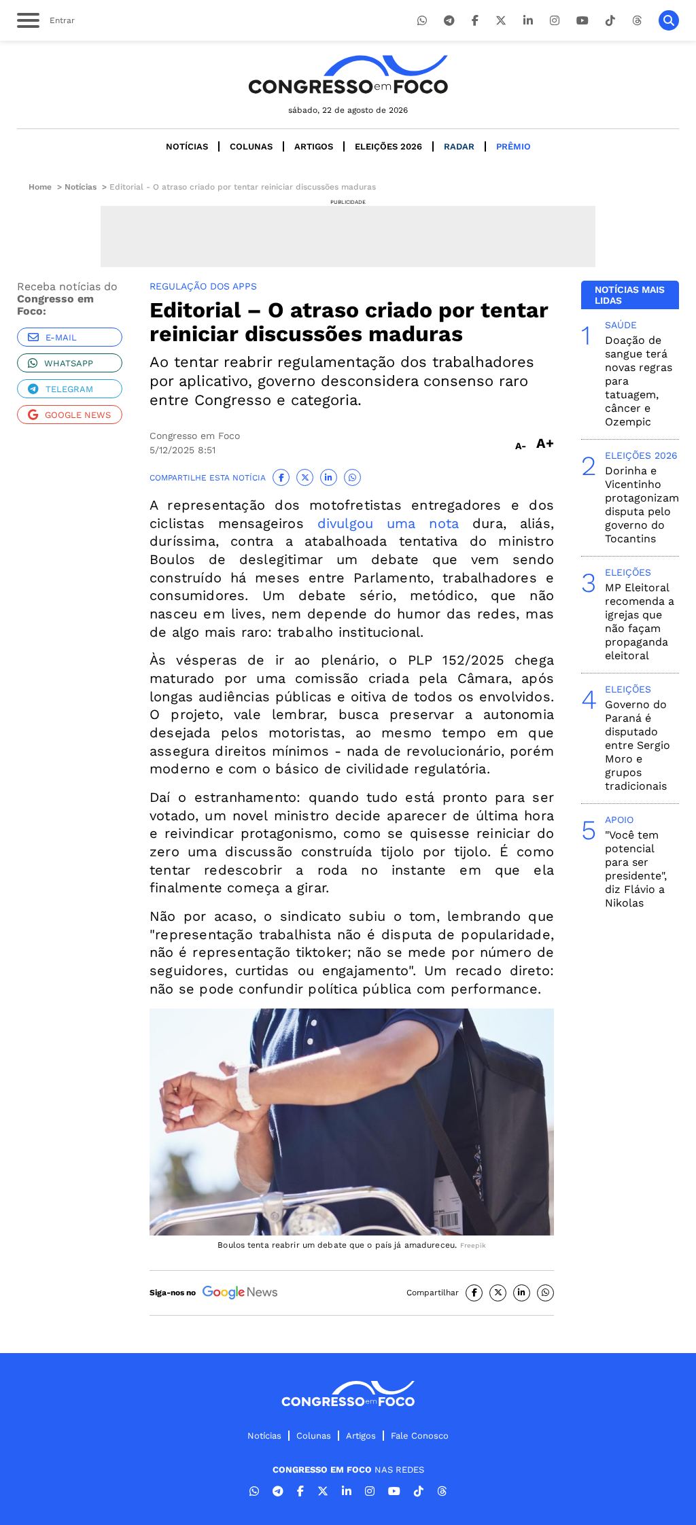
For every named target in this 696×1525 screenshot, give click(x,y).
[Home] (348, 74)
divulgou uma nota (388, 523)
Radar (459, 146)
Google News (78, 415)
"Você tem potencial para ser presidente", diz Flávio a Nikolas (636, 868)
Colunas (251, 146)
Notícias (187, 146)
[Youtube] (582, 20)
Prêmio (513, 146)
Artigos (313, 146)
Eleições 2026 (388, 146)
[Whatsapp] (422, 20)
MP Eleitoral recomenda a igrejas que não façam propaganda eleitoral (639, 621)
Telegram (69, 389)
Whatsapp (68, 363)
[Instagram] (554, 20)
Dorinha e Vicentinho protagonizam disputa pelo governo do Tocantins (642, 504)
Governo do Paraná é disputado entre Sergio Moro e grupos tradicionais (637, 745)
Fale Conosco (420, 1436)
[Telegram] (449, 20)
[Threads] (637, 20)
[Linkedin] (528, 20)
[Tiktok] (610, 20)
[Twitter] (500, 20)
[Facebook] (475, 20)
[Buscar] (669, 20)
